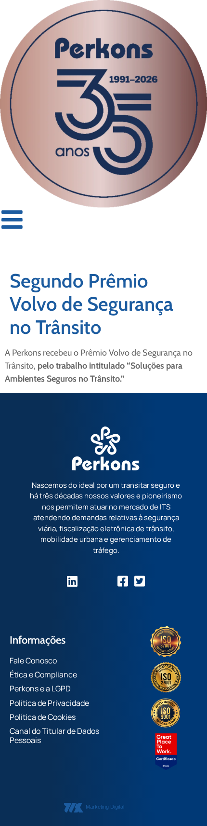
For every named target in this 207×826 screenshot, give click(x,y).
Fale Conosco (33, 660)
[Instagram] (89, 581)
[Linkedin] (72, 581)
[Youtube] (106, 581)
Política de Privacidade (49, 703)
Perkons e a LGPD (40, 688)
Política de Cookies (43, 717)
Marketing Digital (105, 807)
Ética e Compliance (43, 674)
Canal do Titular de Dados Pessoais (54, 735)
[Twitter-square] (140, 581)
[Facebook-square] (123, 581)
